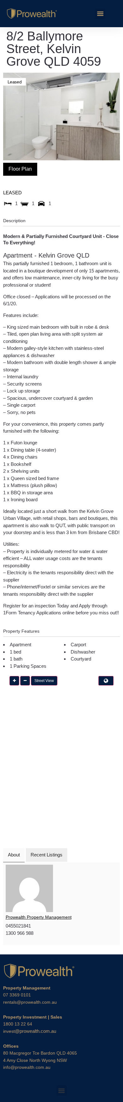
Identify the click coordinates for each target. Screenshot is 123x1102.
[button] (100, 14)
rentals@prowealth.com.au (30, 1002)
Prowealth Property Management (39, 917)
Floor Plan (20, 169)
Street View (44, 681)
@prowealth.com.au (29, 1031)
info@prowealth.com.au (26, 1067)
